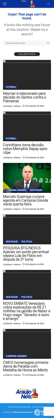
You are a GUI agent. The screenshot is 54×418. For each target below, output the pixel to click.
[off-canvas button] (5, 4)
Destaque (36, 190)
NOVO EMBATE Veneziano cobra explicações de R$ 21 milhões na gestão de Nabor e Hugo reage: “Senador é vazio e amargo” (26, 311)
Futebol (11, 87)
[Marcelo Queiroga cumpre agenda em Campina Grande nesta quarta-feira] (27, 178)
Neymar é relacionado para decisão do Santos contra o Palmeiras (24, 97)
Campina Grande (16, 190)
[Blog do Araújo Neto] (27, 3)
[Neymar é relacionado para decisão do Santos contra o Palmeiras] (27, 75)
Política (26, 241)
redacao (17, 106)
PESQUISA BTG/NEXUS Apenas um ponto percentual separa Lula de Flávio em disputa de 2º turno (26, 254)
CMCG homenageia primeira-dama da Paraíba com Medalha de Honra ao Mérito (26, 366)
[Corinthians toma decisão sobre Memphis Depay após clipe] (27, 126)
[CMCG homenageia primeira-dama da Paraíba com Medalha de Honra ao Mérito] (27, 344)
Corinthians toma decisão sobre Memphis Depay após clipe (25, 149)
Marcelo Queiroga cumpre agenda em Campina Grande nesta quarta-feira (25, 200)
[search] (48, 4)
